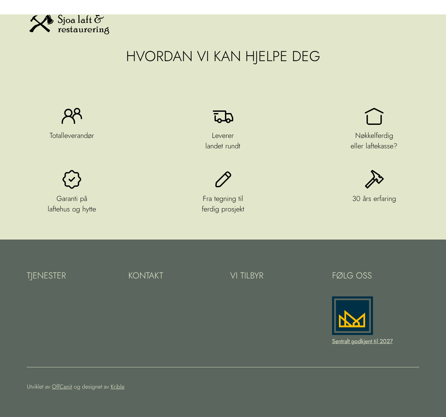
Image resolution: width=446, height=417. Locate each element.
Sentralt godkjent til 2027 (362, 341)
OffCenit (62, 386)
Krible (117, 386)
